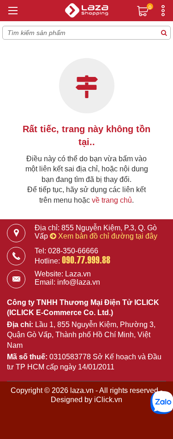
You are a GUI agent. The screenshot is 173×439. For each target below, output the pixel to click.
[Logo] (87, 11)
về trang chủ (112, 200)
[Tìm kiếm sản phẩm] (163, 32)
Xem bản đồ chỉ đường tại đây (106, 236)
